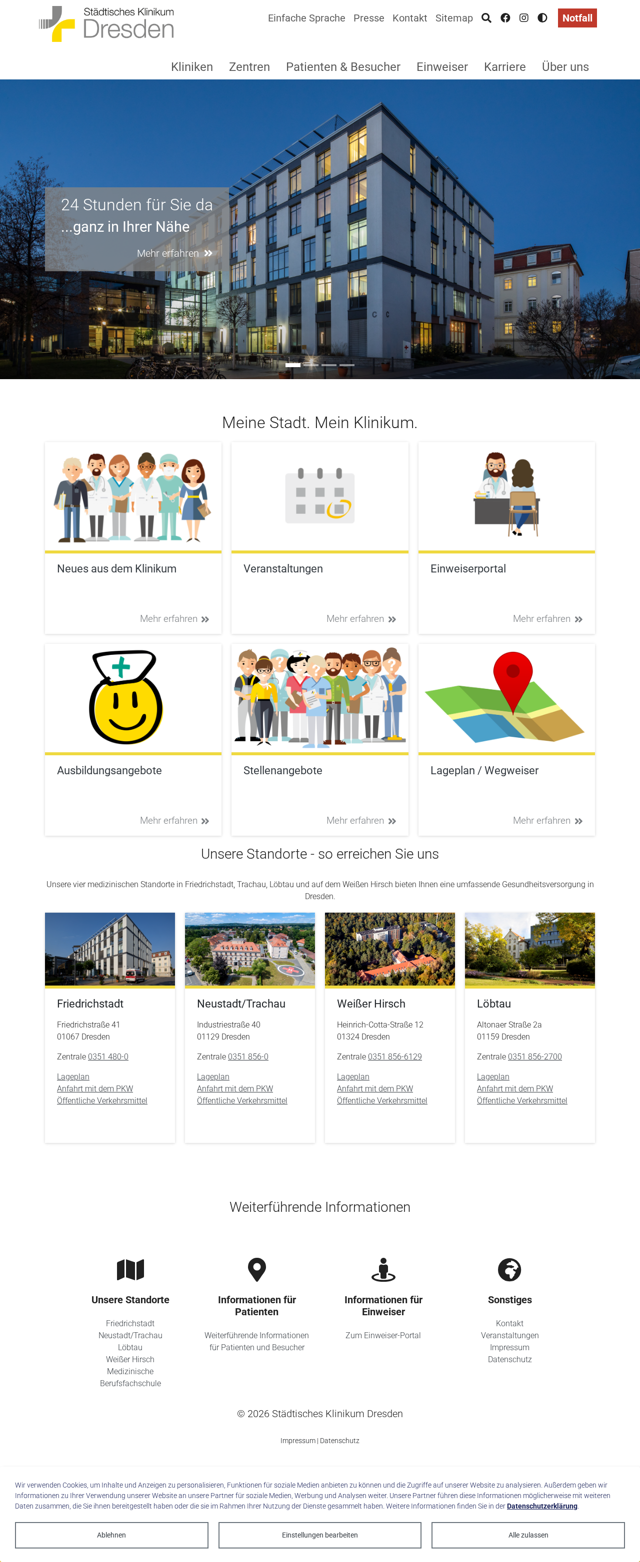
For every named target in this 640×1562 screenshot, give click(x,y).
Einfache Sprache (307, 18)
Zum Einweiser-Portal (383, 1335)
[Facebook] (505, 18)
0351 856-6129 (395, 1056)
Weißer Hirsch (130, 1359)
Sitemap (454, 18)
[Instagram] (524, 18)
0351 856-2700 (535, 1056)
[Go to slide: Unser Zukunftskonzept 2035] (347, 365)
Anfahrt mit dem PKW (95, 1088)
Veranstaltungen (510, 1335)
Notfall (577, 18)
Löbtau (130, 1347)
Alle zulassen (528, 1535)
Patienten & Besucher (343, 67)
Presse (369, 18)
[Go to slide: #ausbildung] (311, 365)
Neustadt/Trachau (130, 1335)
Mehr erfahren (169, 618)
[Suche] (486, 18)
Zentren (249, 67)
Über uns (565, 67)
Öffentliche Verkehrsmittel (102, 1100)
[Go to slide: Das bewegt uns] (329, 365)
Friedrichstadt (130, 1323)
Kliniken (192, 67)
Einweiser (442, 67)
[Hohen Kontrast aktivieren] (542, 18)
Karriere (505, 67)
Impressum (510, 1347)
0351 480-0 (108, 1056)
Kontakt (410, 18)
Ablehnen (111, 1535)
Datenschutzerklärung (542, 1506)
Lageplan (73, 1076)
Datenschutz (510, 1359)
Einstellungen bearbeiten (320, 1535)
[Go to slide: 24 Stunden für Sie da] (293, 365)
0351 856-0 (248, 1056)
